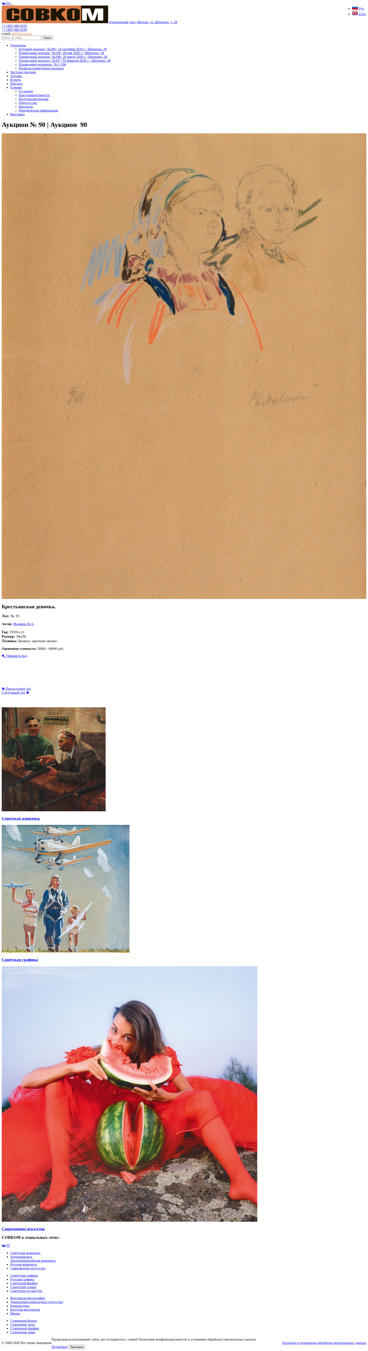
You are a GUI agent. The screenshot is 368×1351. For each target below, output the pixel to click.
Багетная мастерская (33, 99)
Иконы (15, 1313)
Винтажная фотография (27, 1298)
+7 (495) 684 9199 (14, 30)
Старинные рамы (22, 1332)
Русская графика (22, 1279)
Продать (16, 83)
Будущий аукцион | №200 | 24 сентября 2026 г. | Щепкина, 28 (63, 49)
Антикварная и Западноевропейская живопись (33, 1258)
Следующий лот (14, 692)
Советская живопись (25, 1253)
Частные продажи (23, 72)
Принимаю (76, 1347)
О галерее (26, 91)
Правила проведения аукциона (41, 68)
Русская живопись (23, 1264)
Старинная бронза (23, 1320)
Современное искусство (27, 1268)
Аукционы (18, 45)
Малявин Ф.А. (23, 624)
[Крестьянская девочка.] (184, 598)
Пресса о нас (28, 103)
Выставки (17, 114)
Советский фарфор (24, 1283)
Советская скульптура (26, 1291)
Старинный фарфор (24, 1328)
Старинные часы (22, 1324)
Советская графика (24, 1275)
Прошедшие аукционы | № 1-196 (42, 64)
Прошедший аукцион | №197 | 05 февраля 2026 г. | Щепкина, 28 (65, 60)
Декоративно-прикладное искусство (36, 1302)
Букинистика (19, 1306)
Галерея (16, 87)
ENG (362, 14)
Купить (15, 80)
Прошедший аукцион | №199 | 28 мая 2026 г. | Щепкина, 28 (61, 53)
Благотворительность (34, 95)
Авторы (16, 76)
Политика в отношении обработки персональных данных (324, 1343)
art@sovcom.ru (22, 33)
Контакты (26, 106)
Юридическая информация (38, 110)
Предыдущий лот (18, 689)
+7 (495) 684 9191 (14, 26)
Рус (361, 8)
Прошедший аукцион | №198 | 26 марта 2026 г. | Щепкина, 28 (63, 57)
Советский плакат (23, 1287)
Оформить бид (16, 656)
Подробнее (60, 1347)
